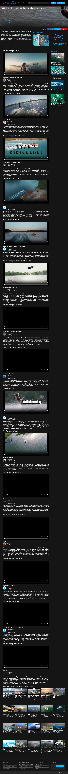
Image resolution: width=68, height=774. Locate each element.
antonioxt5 (9, 543)
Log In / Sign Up (61, 2)
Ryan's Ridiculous (11, 164)
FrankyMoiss (58, 714)
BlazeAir (9, 289)
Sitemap (36, 768)
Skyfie (8, 79)
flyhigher (19, 731)
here (5, 43)
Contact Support (60, 766)
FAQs (36, 762)
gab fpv (57, 696)
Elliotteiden (9, 248)
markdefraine (7, 749)
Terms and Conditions (39, 764)
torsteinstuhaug (10, 206)
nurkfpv (8, 417)
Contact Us (53, 762)
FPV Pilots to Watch (23, 766)
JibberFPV (20, 696)
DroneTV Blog (6, 768)
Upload (53, 2)
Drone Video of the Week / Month (26, 764)
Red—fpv (45, 749)
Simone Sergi (10, 500)
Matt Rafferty (9, 459)
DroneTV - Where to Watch (8, 766)
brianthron (22, 41)
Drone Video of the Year (24, 762)
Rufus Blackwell (10, 629)
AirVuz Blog (5, 762)
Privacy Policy (38, 766)
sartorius (32, 731)
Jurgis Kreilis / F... (10, 672)
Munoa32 (9, 375)
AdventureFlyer (8, 731)
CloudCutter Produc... (47, 731)
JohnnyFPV (9, 121)
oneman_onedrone (21, 714)
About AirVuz (41, 762)
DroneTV (5, 764)
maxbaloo (9, 587)
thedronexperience (11, 333)
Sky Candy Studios (34, 696)
